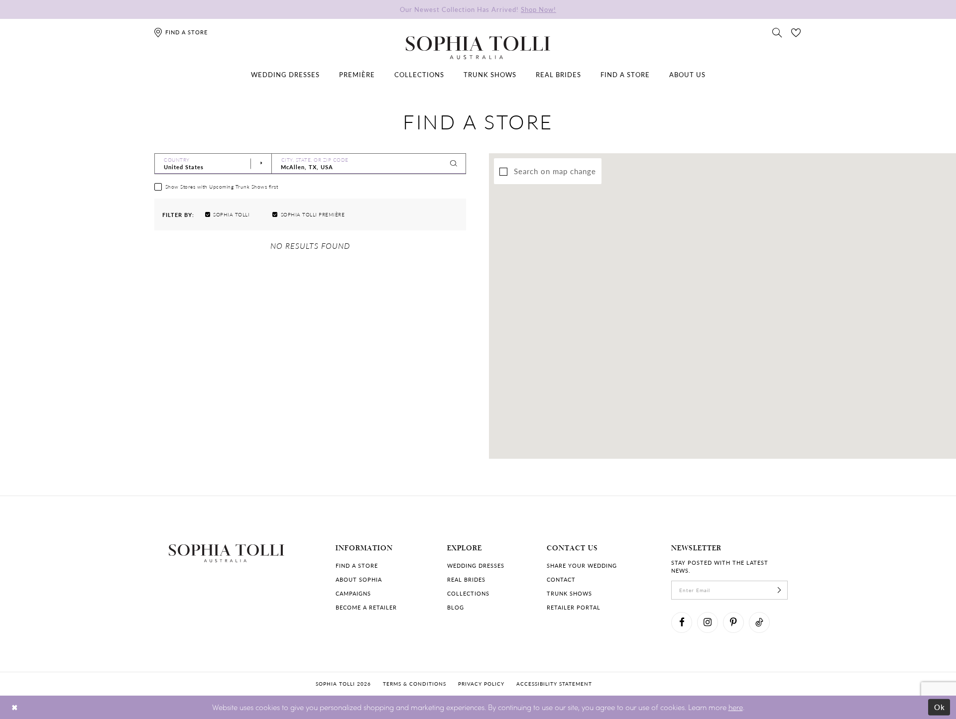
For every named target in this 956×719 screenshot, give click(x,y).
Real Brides (466, 579)
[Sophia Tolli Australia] (478, 47)
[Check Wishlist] (796, 32)
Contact (561, 579)
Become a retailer (366, 607)
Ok (940, 707)
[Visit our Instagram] (707, 622)
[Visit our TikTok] (759, 622)
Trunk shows (569, 593)
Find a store (357, 565)
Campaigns (353, 593)
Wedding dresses (475, 565)
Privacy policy (481, 683)
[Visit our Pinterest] (733, 622)
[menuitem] (285, 74)
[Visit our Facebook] (681, 622)
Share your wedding (582, 565)
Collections (468, 593)
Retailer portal (573, 607)
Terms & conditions (414, 683)
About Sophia (359, 579)
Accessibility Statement (554, 683)
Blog (455, 607)
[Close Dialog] (14, 707)
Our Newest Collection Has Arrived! (478, 9)
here (735, 707)
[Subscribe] (779, 590)
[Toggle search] (777, 32)
